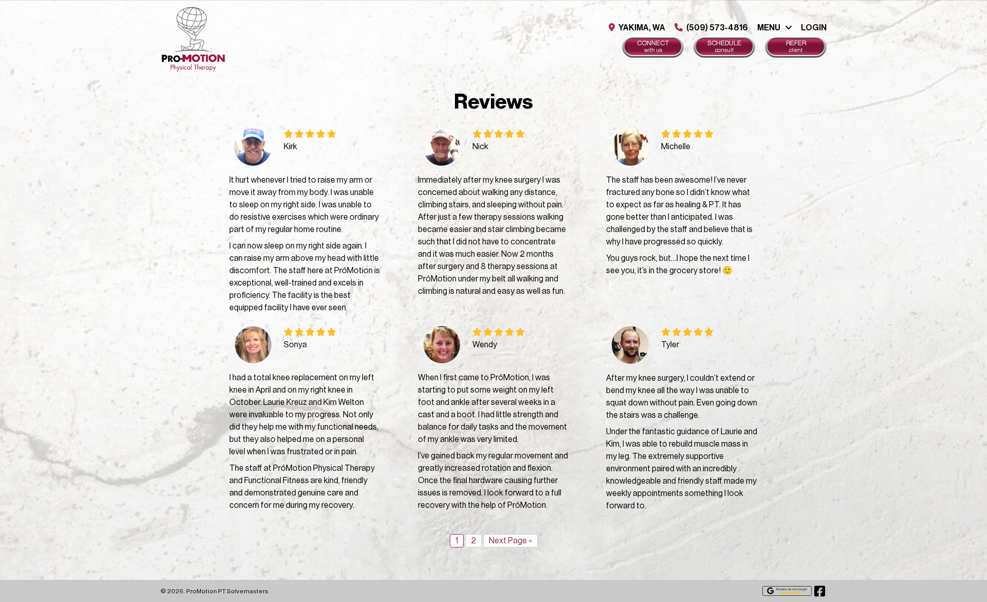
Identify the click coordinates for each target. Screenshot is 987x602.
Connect (653, 46)
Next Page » (510, 541)
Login (814, 28)
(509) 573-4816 (716, 28)
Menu (768, 28)
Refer (796, 46)
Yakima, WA (641, 28)
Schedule (724, 46)
